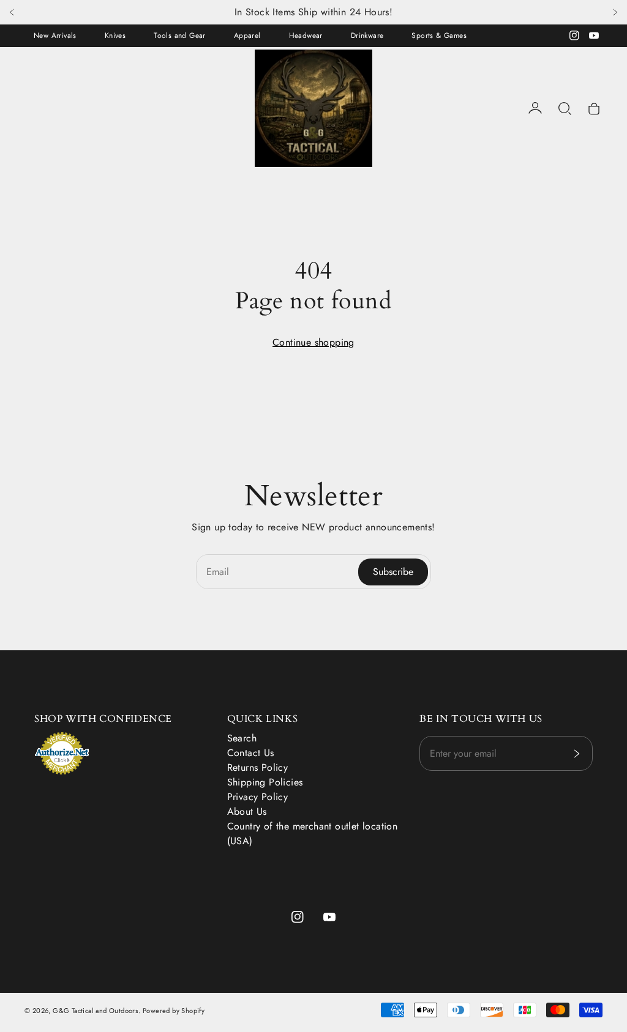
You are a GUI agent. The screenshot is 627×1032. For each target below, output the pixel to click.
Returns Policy (257, 767)
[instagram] (574, 35)
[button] (564, 108)
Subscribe (393, 572)
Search (242, 738)
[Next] (614, 12)
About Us (247, 811)
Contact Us (250, 753)
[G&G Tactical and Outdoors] (313, 108)
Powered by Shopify (174, 1010)
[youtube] (594, 35)
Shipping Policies (265, 782)
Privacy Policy (257, 797)
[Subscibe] (576, 753)
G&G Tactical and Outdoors (95, 1010)
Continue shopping (313, 342)
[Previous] (12, 12)
